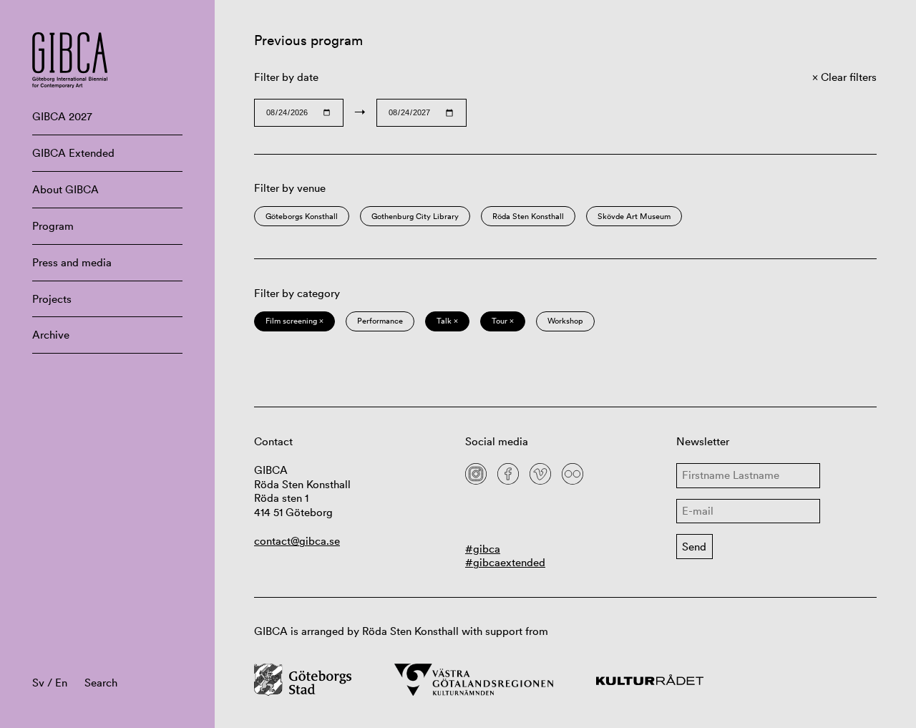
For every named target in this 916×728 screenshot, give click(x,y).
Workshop (565, 321)
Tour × (503, 321)
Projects (52, 299)
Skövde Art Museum (634, 216)
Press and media (72, 262)
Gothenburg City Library (415, 216)
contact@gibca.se (297, 541)
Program (53, 226)
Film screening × (294, 321)
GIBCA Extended (73, 153)
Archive (50, 334)
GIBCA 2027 (62, 116)
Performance (380, 321)
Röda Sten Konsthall (528, 216)
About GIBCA (65, 189)
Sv (38, 682)
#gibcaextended (505, 562)
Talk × (447, 321)
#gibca (482, 548)
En (61, 682)
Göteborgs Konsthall (301, 216)
